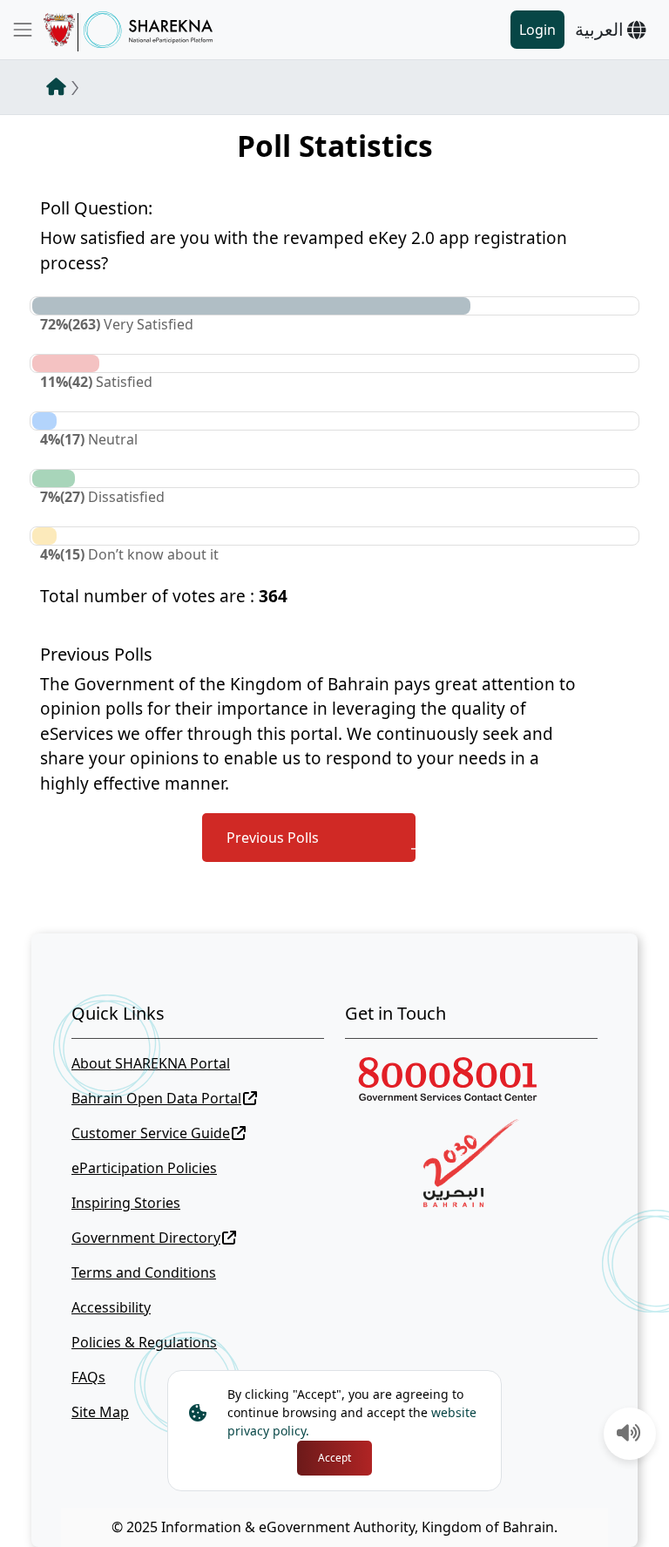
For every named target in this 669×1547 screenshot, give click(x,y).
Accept (334, 1457)
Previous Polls (272, 837)
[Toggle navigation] (22, 29)
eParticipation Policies (144, 1167)
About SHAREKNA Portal (150, 1063)
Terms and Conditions (143, 1272)
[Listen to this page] (629, 1434)
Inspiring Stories (125, 1202)
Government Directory (145, 1237)
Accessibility (111, 1307)
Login (537, 29)
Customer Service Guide (150, 1133)
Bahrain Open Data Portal (156, 1098)
